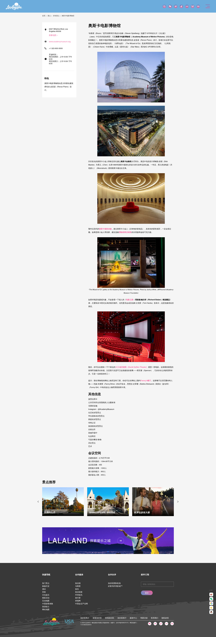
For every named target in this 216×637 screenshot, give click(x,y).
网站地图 (45, 609)
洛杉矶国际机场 (114, 583)
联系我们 (154, 618)
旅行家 (78, 597)
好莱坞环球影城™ (115, 586)
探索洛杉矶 (97, 618)
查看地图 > (53, 35)
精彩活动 (45, 597)
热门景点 (45, 583)
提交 (147, 592)
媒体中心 (133, 618)
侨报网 (78, 600)
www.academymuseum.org (60, 41)
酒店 (44, 589)
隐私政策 (165, 618)
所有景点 (56, 15)
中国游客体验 (47, 603)
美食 (44, 592)
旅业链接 (78, 592)
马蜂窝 (78, 586)
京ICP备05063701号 (122, 623)
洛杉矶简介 (84, 618)
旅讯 (77, 589)
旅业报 (78, 583)
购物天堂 (45, 586)
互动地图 (45, 600)
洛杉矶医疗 (121, 618)
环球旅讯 (78, 595)
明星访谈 (144, 618)
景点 (49, 15)
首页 (43, 15)
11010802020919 (85, 625)
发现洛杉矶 (109, 618)
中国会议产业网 (81, 603)
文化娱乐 (45, 595)
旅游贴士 (45, 606)
